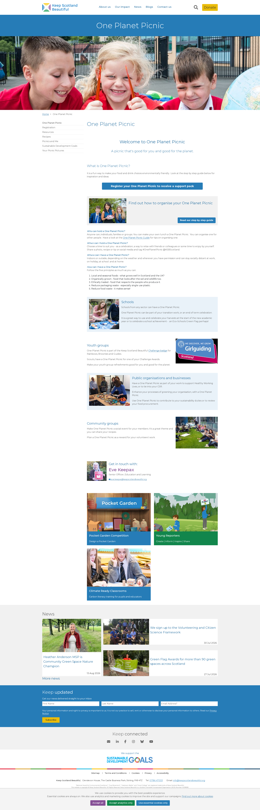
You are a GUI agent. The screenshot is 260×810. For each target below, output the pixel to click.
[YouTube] (151, 742)
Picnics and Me (50, 141)
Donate (210, 7)
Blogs (149, 6)
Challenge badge (157, 350)
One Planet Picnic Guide (136, 237)
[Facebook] (125, 742)
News (137, 6)
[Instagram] (133, 742)
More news (51, 678)
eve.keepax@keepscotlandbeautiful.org (128, 479)
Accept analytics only (121, 803)
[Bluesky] (142, 742)
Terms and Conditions (116, 773)
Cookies (136, 773)
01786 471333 (156, 780)
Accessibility (163, 773)
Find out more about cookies (197, 796)
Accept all (97, 803)
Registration (48, 127)
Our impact (122, 6)
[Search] (196, 7)
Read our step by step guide (196, 220)
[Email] (108, 742)
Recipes (46, 136)
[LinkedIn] (117, 742)
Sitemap (95, 773)
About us (105, 6)
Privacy (148, 773)
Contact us (164, 6)
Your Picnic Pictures (53, 150)
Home (45, 114)
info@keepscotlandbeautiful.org (189, 780)
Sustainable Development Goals (59, 146)
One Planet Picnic (52, 123)
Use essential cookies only (153, 803)
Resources (48, 132)
